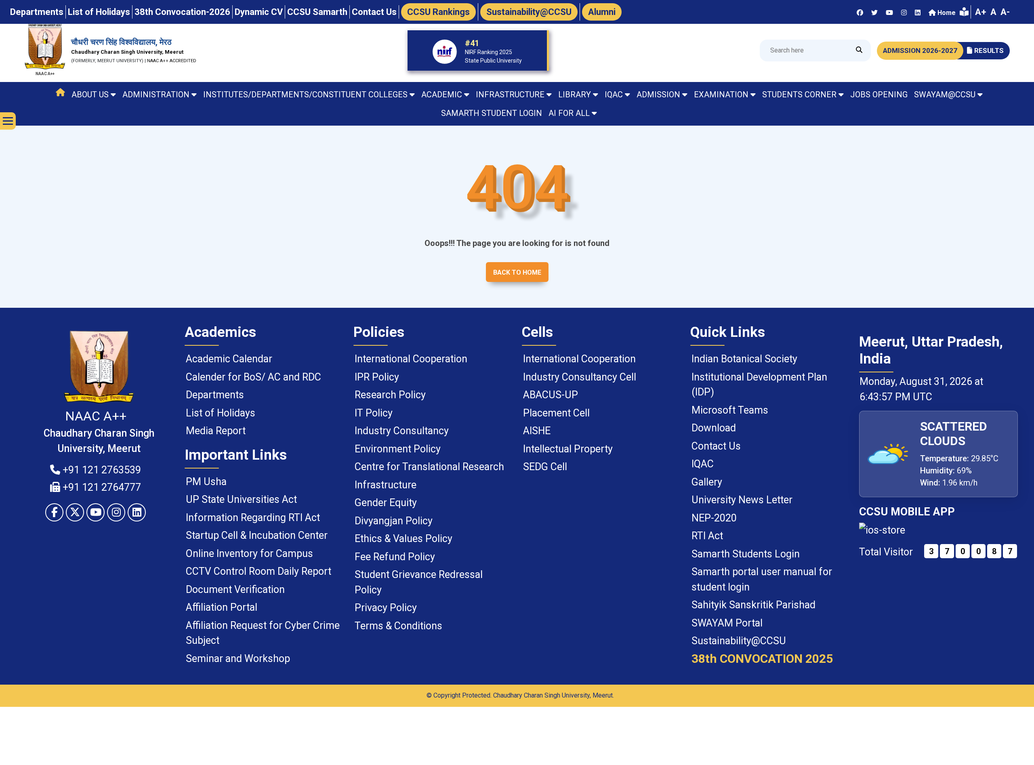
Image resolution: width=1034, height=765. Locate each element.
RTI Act (707, 536)
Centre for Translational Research (429, 467)
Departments (215, 395)
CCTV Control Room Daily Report (258, 571)
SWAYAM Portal (727, 623)
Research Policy (390, 395)
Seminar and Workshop (238, 658)
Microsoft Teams (729, 410)
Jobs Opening (879, 94)
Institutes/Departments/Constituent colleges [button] (305, 94)
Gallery (706, 482)
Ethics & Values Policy (403, 538)
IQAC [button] (614, 94)
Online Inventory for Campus (249, 553)
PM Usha (206, 482)
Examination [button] (721, 94)
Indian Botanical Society (744, 359)
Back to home (517, 272)
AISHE (537, 431)
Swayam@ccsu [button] (944, 94)
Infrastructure (385, 485)
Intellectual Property (568, 449)
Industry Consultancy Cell (579, 377)
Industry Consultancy (402, 431)
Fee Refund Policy (395, 557)
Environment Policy (398, 449)
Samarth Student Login (491, 113)
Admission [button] (658, 94)
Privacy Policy (386, 608)
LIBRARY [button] (574, 94)
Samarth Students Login (745, 554)
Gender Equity (386, 503)
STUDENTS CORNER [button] (799, 94)
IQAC (702, 464)
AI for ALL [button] (569, 113)
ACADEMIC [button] (441, 94)
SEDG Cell (545, 467)
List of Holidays (220, 413)
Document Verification (235, 589)
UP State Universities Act (241, 499)
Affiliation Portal (221, 607)
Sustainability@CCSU (738, 641)
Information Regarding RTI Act (253, 517)
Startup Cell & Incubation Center (257, 535)
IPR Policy (377, 377)
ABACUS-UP (550, 395)
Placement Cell (556, 413)
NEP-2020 (714, 518)
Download (713, 428)
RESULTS (989, 50)
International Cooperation (411, 359)
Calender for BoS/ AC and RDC (253, 377)
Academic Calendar (229, 359)
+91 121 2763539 (100, 470)
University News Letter (741, 500)
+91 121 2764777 (100, 487)
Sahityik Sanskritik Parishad (753, 605)
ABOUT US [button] (90, 94)
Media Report (216, 431)
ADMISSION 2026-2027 (920, 50)
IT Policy (374, 413)
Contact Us (716, 446)
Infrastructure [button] (510, 94)
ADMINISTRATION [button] (155, 94)
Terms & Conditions (398, 626)
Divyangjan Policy (394, 521)
